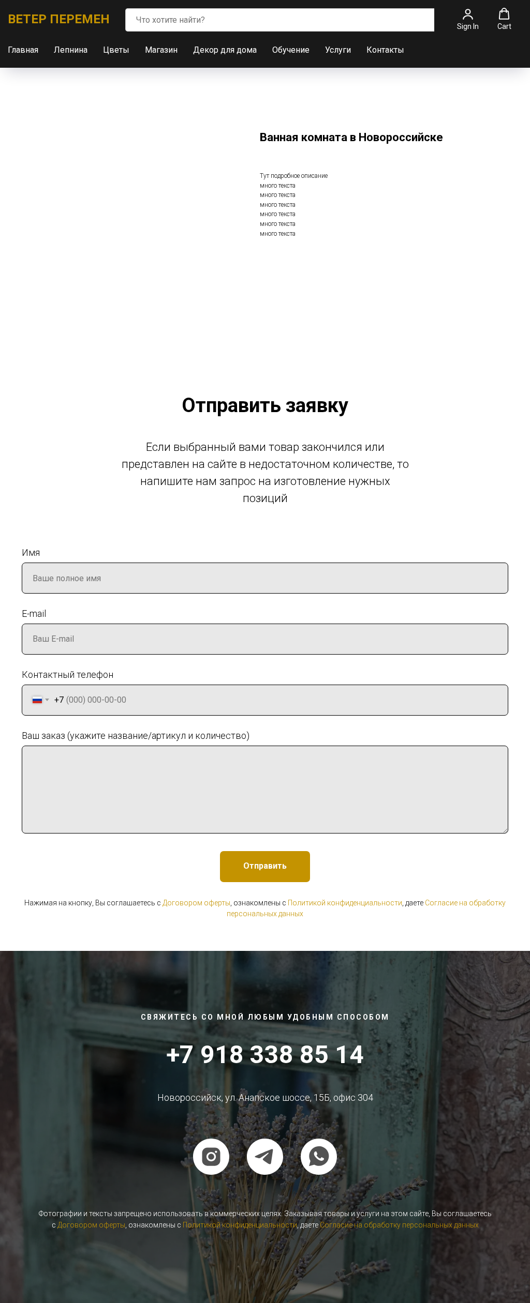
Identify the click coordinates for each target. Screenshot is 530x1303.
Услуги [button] (338, 50)
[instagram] (211, 1157)
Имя (31, 552)
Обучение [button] (291, 50)
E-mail (34, 613)
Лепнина (70, 50)
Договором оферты (196, 903)
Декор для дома (225, 50)
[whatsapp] (319, 1157)
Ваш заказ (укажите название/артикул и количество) (135, 735)
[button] (468, 19)
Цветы (116, 50)
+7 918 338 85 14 (265, 1054)
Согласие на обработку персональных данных (399, 1225)
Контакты (385, 50)
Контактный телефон (67, 674)
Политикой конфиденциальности (345, 903)
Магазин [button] (161, 50)
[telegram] (265, 1157)
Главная (23, 50)
